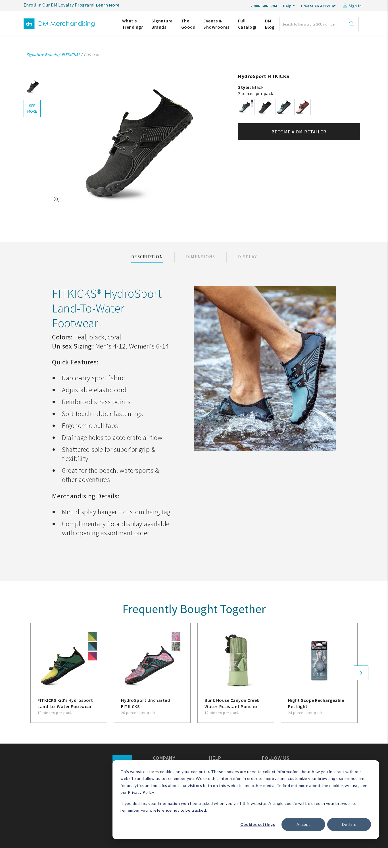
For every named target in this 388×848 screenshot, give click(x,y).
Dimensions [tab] (200, 256)
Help (287, 6)
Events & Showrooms (216, 24)
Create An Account (318, 6)
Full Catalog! (247, 24)
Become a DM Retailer (299, 132)
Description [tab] (147, 256)
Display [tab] (247, 256)
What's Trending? (132, 24)
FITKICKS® (71, 54)
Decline (349, 824)
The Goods (188, 24)
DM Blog (270, 24)
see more (32, 108)
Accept (303, 824)
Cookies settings (257, 824)
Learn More (108, 5)
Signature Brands (162, 24)
